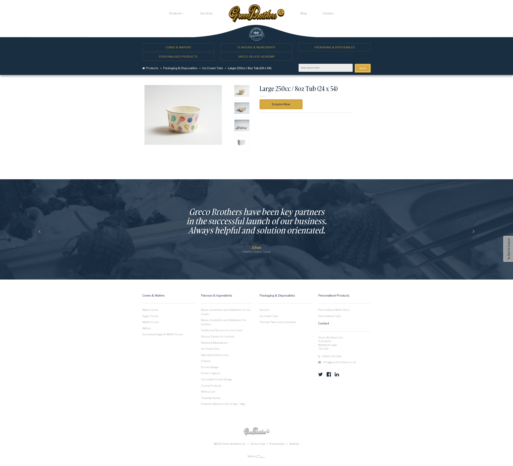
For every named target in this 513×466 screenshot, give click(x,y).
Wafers (146, 328)
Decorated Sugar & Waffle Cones (162, 334)
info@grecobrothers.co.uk (339, 362)
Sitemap (294, 443)
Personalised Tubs (329, 316)
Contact (328, 13)
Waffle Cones (150, 322)
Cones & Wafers (178, 47)
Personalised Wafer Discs (334, 309)
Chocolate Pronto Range (216, 379)
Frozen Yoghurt (210, 373)
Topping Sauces (211, 397)
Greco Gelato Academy (256, 56)
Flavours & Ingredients (256, 47)
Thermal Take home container (278, 322)
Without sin (208, 391)
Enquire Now (281, 104)
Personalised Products (178, 56)
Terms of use (257, 443)
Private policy (277, 443)
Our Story (206, 13)
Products (175, 13)
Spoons (264, 309)
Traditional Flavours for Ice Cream (221, 330)
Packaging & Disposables (335, 47)
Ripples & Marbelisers (214, 342)
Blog (303, 13)
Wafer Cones (150, 309)
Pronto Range (210, 367)
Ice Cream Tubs (212, 68)
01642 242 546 (331, 356)
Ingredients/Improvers (215, 355)
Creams (205, 361)
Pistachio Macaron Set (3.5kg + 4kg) (223, 403)
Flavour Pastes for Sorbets (217, 336)
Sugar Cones (150, 316)
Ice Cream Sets (210, 348)
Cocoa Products (211, 385)
